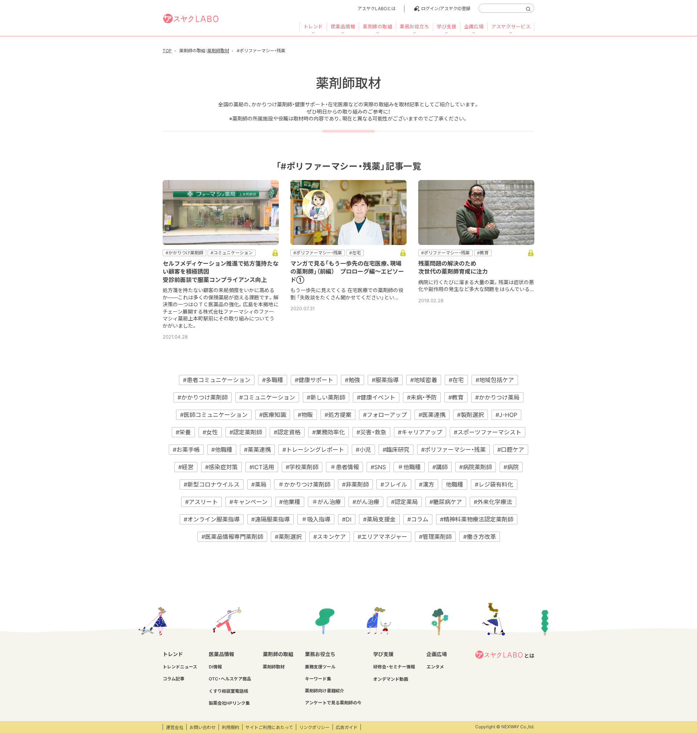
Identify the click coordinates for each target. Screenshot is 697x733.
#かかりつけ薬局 (497, 397)
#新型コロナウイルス (212, 484)
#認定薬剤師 (245, 432)
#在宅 (456, 380)
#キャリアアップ (420, 432)
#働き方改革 (479, 536)
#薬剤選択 (288, 536)
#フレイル (393, 484)
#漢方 (426, 484)
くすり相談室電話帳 (228, 691)
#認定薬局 (404, 501)
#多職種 (272, 380)
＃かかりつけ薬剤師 (304, 484)
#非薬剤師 (355, 484)
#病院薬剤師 (475, 467)
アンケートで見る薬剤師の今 (333, 702)
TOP (167, 50)
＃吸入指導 (315, 519)
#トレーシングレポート (313, 449)
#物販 (305, 414)
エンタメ (435, 666)
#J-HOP (506, 414)
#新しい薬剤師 (326, 397)
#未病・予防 (422, 397)
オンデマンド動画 (390, 679)
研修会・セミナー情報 (394, 666)
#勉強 (352, 380)
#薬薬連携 (257, 449)
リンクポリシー (314, 727)
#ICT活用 (261, 467)
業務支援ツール (320, 666)
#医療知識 (272, 414)
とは (529, 655)
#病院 (511, 467)
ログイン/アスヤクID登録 (445, 8)
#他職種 (221, 449)
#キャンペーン (248, 501)
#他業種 (289, 501)
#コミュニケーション (267, 397)
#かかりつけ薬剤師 (203, 397)
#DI (346, 519)
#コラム (417, 519)
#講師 (440, 467)
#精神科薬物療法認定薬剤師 (476, 519)
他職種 (454, 484)
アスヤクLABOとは (377, 8)
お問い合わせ (202, 727)
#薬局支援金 (379, 519)
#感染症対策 (221, 467)
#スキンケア (329, 536)
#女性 (210, 432)
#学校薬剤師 (302, 467)
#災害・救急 (371, 432)
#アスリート (201, 501)
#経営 (185, 467)
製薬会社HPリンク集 (229, 703)
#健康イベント (376, 397)
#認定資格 (287, 432)
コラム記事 (173, 678)
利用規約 (230, 727)
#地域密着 (423, 380)
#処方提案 (338, 414)
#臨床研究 (396, 449)
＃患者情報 (344, 467)
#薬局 (258, 484)
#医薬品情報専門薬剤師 (232, 536)
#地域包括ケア (495, 380)
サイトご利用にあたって (269, 727)
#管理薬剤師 (435, 536)
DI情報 (215, 666)
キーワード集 (318, 678)
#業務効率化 (328, 432)
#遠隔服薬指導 (270, 519)
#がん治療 (365, 501)
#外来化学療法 (493, 501)
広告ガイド (347, 727)
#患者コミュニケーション (216, 380)
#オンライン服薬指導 (212, 519)
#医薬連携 (432, 414)
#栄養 (183, 432)
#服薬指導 (385, 380)
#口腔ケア (510, 449)
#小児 (363, 449)
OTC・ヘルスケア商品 (230, 678)
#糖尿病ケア (445, 501)
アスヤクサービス (510, 26)
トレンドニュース (180, 666)
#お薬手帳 (186, 449)
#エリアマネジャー (382, 536)
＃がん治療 (326, 501)
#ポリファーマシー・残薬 (453, 449)
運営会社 (174, 727)
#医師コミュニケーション (214, 414)
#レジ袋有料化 (494, 484)
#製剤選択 (470, 414)
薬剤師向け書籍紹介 (324, 690)
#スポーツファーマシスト (487, 432)
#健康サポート (314, 380)
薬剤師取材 (218, 50)
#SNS (378, 467)
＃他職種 (409, 467)
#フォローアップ (385, 414)
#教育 (456, 397)
